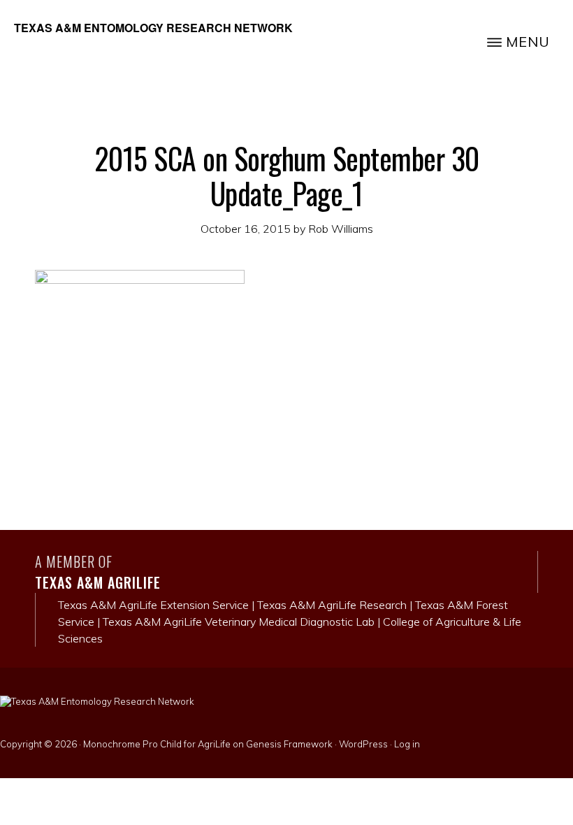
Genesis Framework (289, 743)
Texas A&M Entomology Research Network (153, 28)
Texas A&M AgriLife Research (332, 605)
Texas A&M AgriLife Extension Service (153, 605)
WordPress (363, 743)
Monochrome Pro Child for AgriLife (157, 743)
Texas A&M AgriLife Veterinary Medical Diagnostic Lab (239, 622)
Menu (528, 41)
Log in (407, 743)
